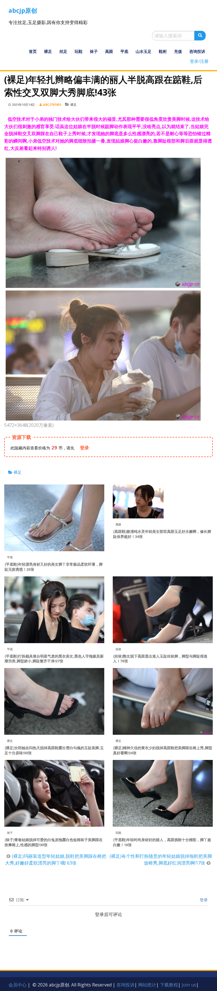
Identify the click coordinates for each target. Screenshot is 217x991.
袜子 (94, 51)
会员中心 (17, 985)
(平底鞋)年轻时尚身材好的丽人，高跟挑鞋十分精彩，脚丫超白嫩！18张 (162, 842)
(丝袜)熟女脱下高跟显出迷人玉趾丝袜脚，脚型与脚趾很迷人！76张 (160, 659)
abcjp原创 (22, 10)
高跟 (109, 51)
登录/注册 (199, 61)
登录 (203, 899)
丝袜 (118, 649)
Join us (189, 985)
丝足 (63, 51)
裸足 (48, 51)
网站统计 (147, 985)
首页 (33, 51)
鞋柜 (163, 51)
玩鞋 (79, 51)
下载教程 (169, 985)
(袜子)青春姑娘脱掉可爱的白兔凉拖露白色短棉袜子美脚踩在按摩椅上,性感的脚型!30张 (54, 842)
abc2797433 (52, 104)
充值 (178, 51)
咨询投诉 (197, 51)
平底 (124, 51)
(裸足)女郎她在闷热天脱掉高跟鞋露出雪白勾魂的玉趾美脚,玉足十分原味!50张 (54, 750)
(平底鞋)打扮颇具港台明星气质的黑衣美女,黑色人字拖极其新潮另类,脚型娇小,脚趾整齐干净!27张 (54, 659)
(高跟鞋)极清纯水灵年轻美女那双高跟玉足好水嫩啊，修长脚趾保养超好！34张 (162, 534)
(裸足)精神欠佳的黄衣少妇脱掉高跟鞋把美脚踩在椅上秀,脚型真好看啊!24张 (162, 750)
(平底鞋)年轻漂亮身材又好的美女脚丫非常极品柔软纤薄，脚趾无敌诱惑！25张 (54, 567)
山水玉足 (143, 51)
